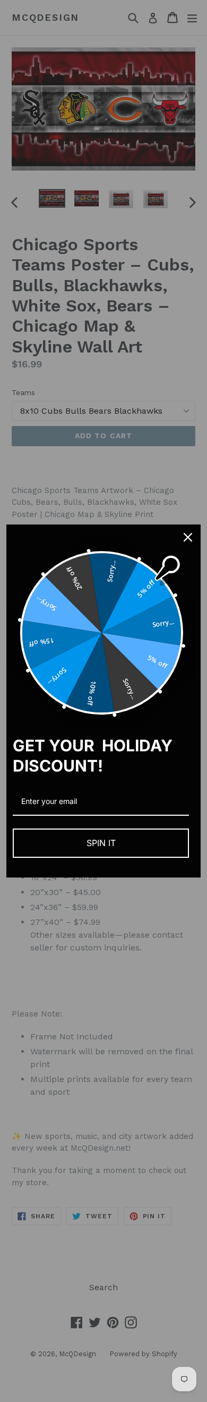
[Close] (188, 537)
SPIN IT (101, 843)
